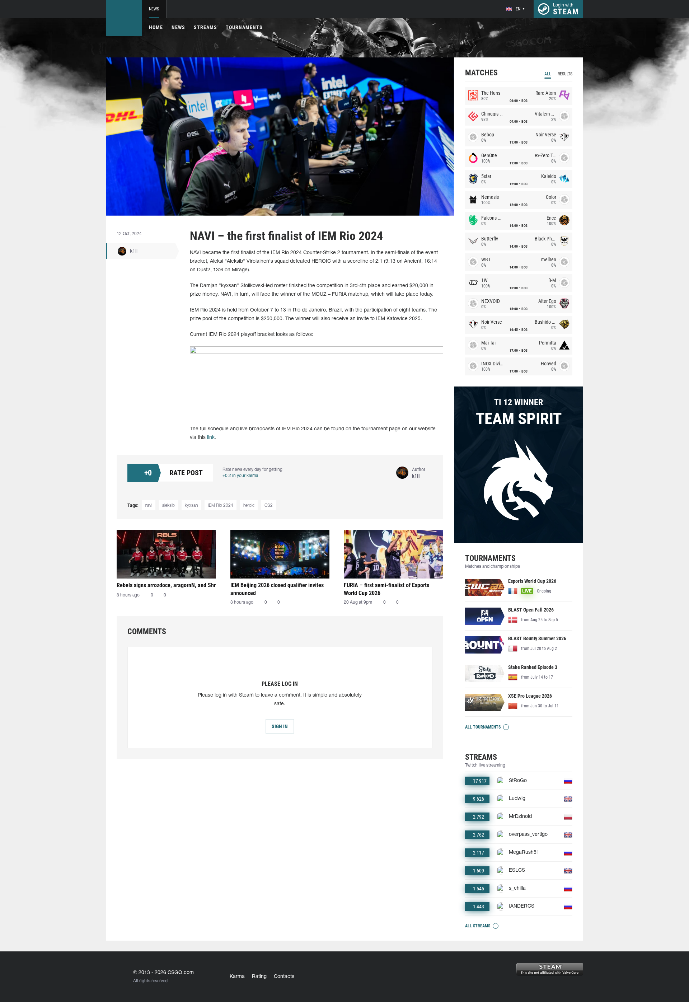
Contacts (284, 976)
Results (565, 73)
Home (156, 27)
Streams (205, 27)
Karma (237, 976)
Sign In (280, 726)
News (154, 8)
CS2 (268, 505)
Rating (259, 976)
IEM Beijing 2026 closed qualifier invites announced (277, 589)
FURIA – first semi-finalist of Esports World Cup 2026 (386, 589)
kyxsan (191, 505)
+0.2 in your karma (240, 476)
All (547, 73)
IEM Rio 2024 (220, 505)
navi (148, 505)
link (211, 437)
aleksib (168, 505)
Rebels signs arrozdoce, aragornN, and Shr (166, 585)
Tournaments (244, 27)
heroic (248, 505)
